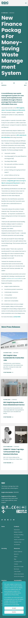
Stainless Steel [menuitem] (17, 542)
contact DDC (17, 316)
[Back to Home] (5, 3)
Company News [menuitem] (18, 561)
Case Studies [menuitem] (17, 571)
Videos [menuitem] (15, 556)
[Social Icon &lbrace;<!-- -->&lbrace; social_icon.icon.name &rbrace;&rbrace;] (2, 519)
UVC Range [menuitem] (17, 537)
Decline (14, 612)
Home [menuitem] (3, 526)
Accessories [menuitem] (17, 544)
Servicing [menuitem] (4, 548)
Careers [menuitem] (16, 564)
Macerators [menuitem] (17, 529)
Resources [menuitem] (17, 548)
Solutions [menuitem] (4, 580)
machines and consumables (13, 278)
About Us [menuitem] (16, 554)
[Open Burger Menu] (25, 3)
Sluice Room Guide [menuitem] (18, 566)
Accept (14, 608)
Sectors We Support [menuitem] (19, 576)
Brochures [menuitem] (16, 569)
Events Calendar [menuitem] (18, 551)
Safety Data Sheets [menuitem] (19, 574)
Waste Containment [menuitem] (19, 539)
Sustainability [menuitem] (18, 580)
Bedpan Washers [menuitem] (18, 532)
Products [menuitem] (16, 526)
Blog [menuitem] (15, 559)
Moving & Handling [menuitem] (18, 534)
